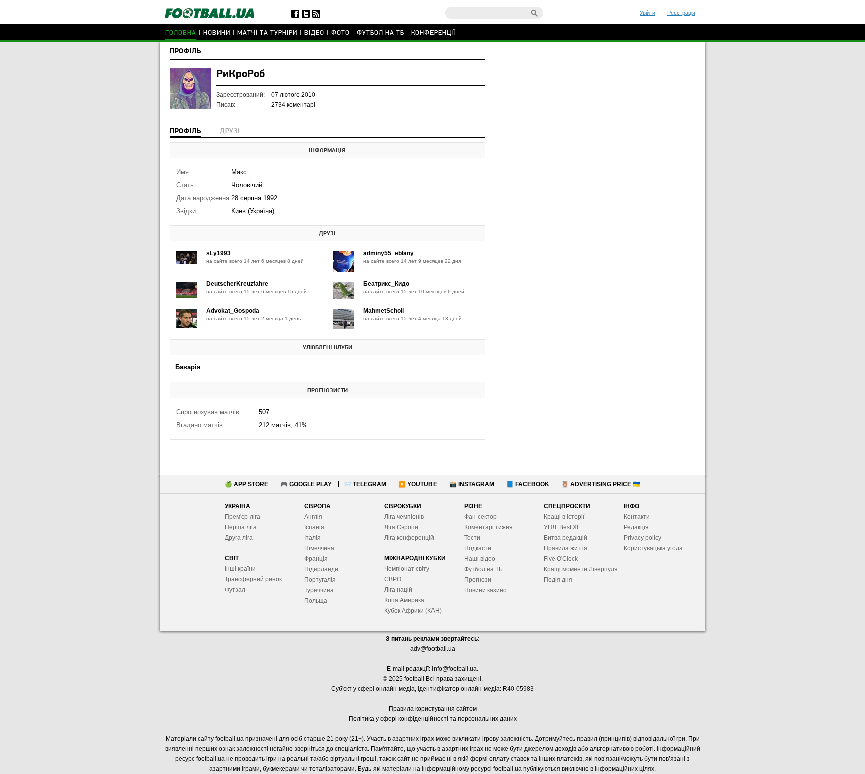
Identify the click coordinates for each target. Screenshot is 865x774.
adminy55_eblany (388, 253)
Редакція (636, 527)
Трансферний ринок (253, 579)
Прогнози (477, 579)
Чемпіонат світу (406, 568)
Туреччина (319, 590)
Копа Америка (404, 600)
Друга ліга (239, 537)
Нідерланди (321, 569)
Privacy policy (642, 537)
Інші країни (240, 568)
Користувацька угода (653, 548)
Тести (472, 537)
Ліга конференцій (409, 537)
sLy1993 (218, 253)
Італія (312, 537)
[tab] (185, 132)
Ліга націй (398, 589)
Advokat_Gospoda (232, 310)
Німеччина (319, 548)
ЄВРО (392, 579)
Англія (313, 516)
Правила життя (565, 548)
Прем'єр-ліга (242, 516)
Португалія (320, 579)
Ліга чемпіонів (404, 516)
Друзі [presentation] (230, 131)
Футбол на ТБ (380, 33)
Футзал (235, 589)
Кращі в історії (564, 516)
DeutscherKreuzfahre (237, 283)
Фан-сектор (480, 516)
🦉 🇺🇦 (600, 484)
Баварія (188, 367)
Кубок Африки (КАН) (413, 610)
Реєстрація (681, 13)
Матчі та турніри (267, 33)
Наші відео (479, 558)
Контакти (637, 516)
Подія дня (558, 579)
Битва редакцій (565, 537)
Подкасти (477, 548)
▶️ (417, 484)
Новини (216, 33)
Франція (316, 558)
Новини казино (485, 590)
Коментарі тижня (488, 527)
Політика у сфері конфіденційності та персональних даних (433, 718)
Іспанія (314, 527)
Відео (314, 33)
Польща (315, 600)
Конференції (433, 33)
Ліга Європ (399, 527)
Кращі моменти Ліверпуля (581, 569)
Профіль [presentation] (185, 131)
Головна (180, 33)
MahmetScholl (383, 310)
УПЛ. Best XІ (561, 527)
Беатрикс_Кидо (386, 283)
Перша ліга (241, 527)
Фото (340, 33)
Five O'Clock (561, 558)
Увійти (647, 13)
